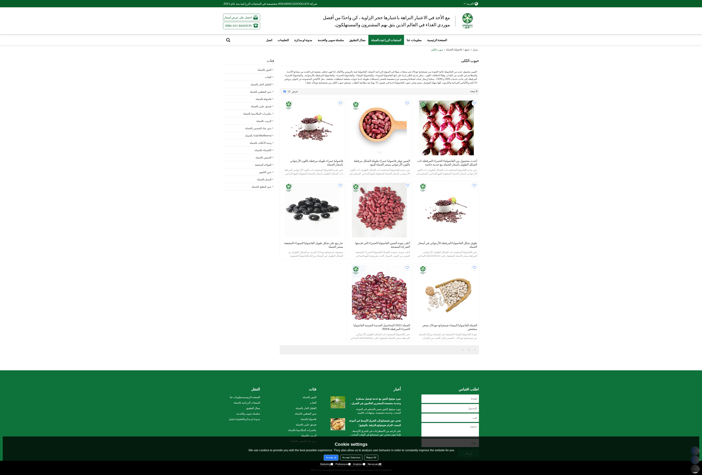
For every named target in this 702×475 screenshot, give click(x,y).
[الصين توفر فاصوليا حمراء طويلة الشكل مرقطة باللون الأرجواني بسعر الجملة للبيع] (379, 127)
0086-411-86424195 (238, 25)
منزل (475, 49)
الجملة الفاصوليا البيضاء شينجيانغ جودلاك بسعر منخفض (449, 326)
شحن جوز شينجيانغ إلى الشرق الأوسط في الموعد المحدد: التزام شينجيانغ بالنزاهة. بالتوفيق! (375, 423)
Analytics (358, 464)
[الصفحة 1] (474, 350)
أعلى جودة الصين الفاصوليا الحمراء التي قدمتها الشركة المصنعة (382, 244)
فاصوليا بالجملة (454, 49)
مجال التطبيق (357, 40)
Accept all (331, 457)
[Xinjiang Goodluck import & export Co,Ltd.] (470, 21)
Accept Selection (351, 457)
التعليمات (283, 40)
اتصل (269, 40)
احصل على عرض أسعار (238, 17)
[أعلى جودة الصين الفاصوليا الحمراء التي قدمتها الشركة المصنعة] (379, 210)
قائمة (289, 91)
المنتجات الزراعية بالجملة (386, 40)
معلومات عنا (414, 40)
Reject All (371, 457)
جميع (467, 49)
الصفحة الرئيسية (437, 40)
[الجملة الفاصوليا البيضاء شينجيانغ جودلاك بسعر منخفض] (446, 292)
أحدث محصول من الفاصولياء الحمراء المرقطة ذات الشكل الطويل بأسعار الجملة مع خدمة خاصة (447, 162)
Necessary (373, 464)
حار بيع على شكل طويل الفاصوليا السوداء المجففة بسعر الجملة (313, 244)
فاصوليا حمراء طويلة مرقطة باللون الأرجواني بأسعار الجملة (316, 162)
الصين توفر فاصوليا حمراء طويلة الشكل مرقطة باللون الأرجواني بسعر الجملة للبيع (382, 162)
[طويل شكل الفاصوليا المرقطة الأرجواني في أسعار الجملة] (446, 210)
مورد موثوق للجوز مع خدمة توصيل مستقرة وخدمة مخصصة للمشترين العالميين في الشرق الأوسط (376, 401)
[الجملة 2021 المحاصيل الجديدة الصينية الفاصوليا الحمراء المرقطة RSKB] (379, 292)
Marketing (325, 464)
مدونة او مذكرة (303, 40)
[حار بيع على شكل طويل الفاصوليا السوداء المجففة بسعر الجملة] (312, 210)
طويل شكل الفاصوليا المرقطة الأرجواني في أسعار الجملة (447, 244)
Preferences (341, 464)
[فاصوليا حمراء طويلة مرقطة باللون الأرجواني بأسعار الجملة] (312, 127)
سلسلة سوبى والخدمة (331, 40)
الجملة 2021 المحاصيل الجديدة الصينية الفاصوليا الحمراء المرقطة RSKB (381, 326)
